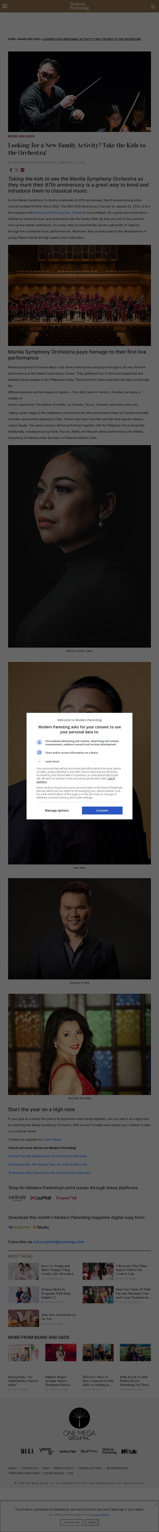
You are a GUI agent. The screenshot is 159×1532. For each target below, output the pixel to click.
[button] (79, 761)
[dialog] (79, 766)
